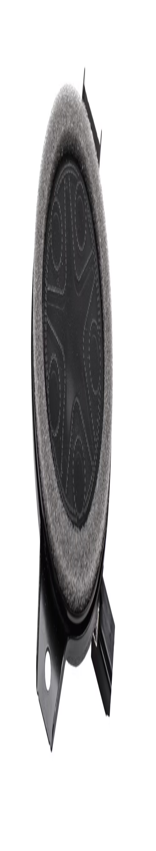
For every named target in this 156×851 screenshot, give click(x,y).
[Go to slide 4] (4, 486)
